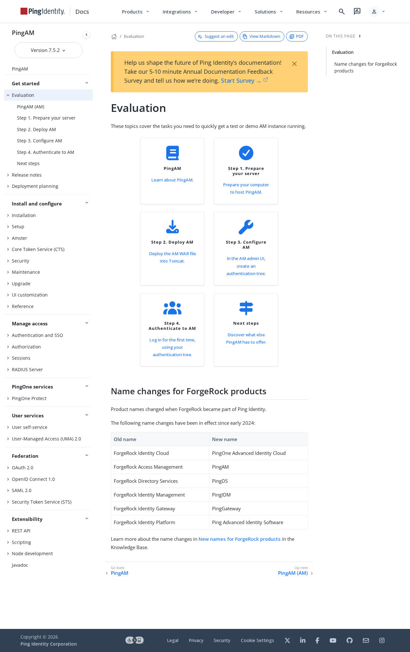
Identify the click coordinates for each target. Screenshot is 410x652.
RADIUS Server (27, 369)
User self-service (29, 427)
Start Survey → (241, 80)
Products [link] (136, 11)
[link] (42, 11)
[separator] (93, 326)
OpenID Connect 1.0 (33, 479)
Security (20, 261)
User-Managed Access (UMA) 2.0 (46, 439)
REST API (21, 531)
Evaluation (23, 95)
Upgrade (21, 283)
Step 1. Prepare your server (46, 118)
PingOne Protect (29, 398)
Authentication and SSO (37, 335)
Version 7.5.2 (46, 50)
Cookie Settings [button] (257, 640)
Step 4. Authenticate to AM (45, 152)
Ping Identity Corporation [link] (48, 644)
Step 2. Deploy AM (36, 129)
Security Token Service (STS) (41, 502)
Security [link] (222, 640)
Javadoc (20, 565)
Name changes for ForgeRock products (365, 67)
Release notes (27, 175)
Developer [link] (226, 11)
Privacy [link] (196, 640)
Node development (32, 553)
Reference (23, 306)
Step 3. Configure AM (39, 141)
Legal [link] (172, 640)
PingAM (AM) (30, 107)
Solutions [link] (269, 11)
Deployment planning (35, 186)
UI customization (30, 295)
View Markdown (265, 36)
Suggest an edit (219, 36)
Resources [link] (312, 11)
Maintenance (26, 272)
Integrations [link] (180, 11)
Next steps (28, 163)
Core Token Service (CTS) (38, 249)
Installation (24, 215)
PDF (300, 36)
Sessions (21, 358)
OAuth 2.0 (22, 467)
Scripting (21, 542)
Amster (19, 238)
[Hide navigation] (86, 34)
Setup (18, 226)
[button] (377, 11)
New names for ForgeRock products (240, 539)
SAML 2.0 (21, 490)
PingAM (23, 33)
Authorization (26, 347)
